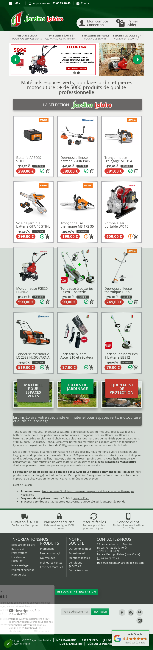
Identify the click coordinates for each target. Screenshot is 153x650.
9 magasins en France (100, 475)
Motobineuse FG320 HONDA (32, 290)
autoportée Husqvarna (65, 501)
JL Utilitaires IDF (70, 644)
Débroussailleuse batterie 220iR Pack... (76, 159)
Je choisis (43, 631)
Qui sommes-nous (80, 548)
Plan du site (18, 574)
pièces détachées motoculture (116, 462)
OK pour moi (69, 631)
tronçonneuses (90, 435)
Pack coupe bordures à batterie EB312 (121, 356)
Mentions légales (79, 558)
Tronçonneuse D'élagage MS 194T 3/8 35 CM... (119, 160)
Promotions (47, 548)
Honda (50, 442)
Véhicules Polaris (100, 644)
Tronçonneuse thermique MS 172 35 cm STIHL (77, 226)
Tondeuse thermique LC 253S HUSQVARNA (32, 356)
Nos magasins (66, 640)
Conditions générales (75, 564)
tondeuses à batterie (56, 431)
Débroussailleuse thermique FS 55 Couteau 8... (118, 291)
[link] (122, 612)
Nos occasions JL (50, 553)
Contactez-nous (78, 570)
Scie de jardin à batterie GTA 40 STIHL (33, 225)
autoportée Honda (114, 501)
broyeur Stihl (60, 498)
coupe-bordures (49, 435)
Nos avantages (20, 565)
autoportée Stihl (91, 501)
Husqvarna (37, 442)
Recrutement (77, 553)
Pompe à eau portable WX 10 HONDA (116, 226)
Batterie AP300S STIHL (28, 159)
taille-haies (31, 435)
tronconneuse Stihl (54, 491)
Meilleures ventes (51, 562)
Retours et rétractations (19, 550)
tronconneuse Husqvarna (83, 491)
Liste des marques (51, 567)
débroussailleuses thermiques (90, 431)
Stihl (16, 442)
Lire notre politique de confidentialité (25, 619)
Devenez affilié (21, 644)
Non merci (17, 631)
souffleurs (107, 435)
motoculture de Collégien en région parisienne (68, 445)
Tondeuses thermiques (27, 431)
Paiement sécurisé (22, 570)
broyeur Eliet (81, 498)
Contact (85, 3)
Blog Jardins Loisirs (23, 545)
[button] (8, 643)
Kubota (24, 442)
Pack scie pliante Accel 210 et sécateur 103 (76, 357)
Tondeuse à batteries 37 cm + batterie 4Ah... (76, 291)
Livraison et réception (18, 558)
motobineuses (70, 435)
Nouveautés (47, 558)
